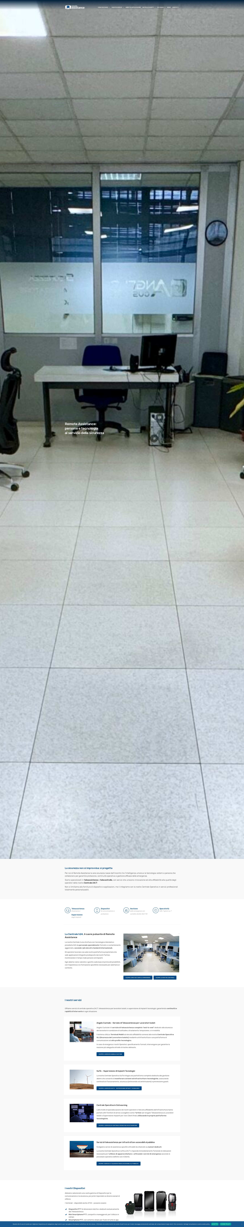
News (169, 7)
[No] (242, 1224)
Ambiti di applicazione (133, 7)
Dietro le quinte (148, 7)
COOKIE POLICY (225, 1224)
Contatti (175, 7)
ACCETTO (215, 1224)
